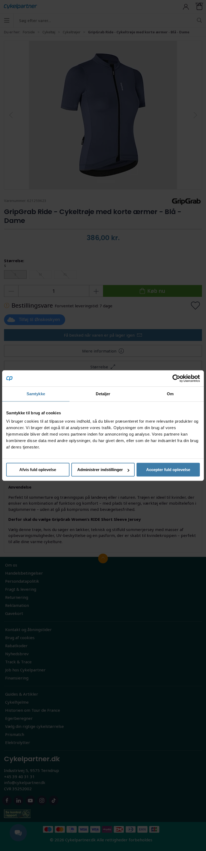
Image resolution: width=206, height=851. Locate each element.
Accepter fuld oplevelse (168, 469)
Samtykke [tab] (36, 393)
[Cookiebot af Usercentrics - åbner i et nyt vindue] (176, 378)
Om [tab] (170, 393)
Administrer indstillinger (100, 469)
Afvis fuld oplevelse (37, 469)
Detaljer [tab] (103, 393)
